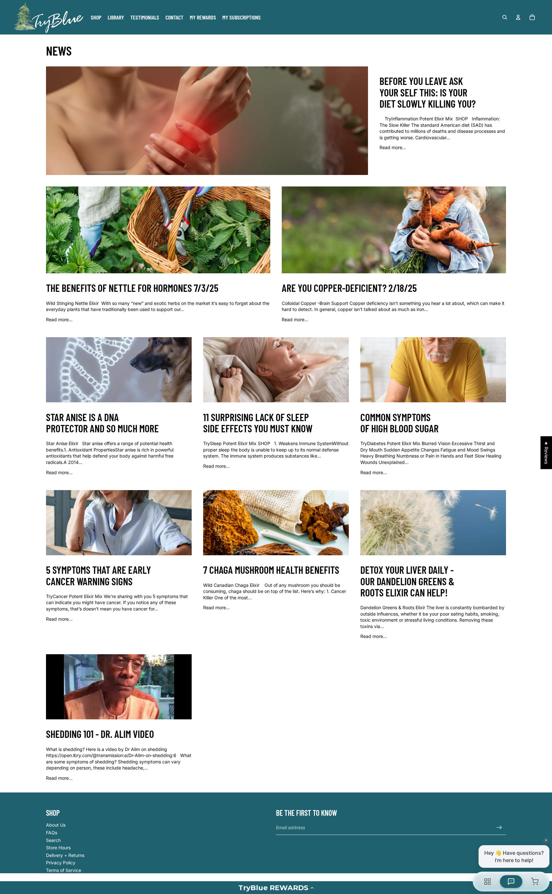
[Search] (505, 17)
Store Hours (58, 847)
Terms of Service (63, 870)
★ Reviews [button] (546, 452)
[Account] (518, 17)
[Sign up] (499, 827)
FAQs (51, 832)
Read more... (392, 147)
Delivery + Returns (65, 855)
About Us (55, 825)
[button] (276, 887)
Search (53, 840)
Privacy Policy (60, 862)
